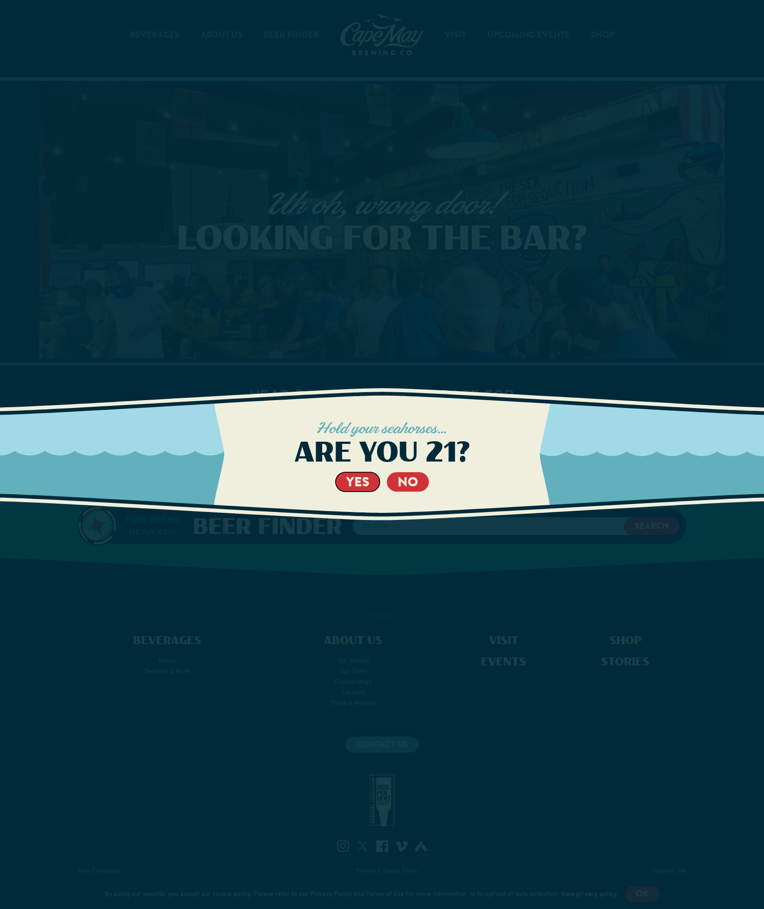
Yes (357, 481)
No (407, 481)
